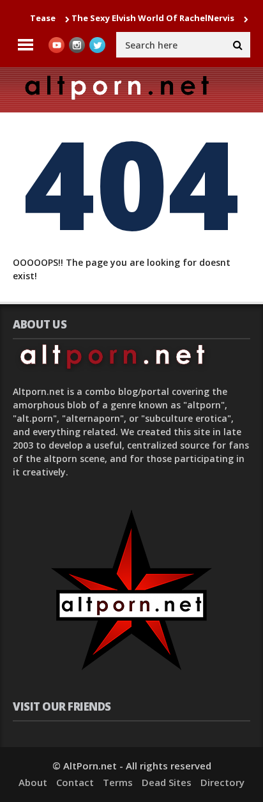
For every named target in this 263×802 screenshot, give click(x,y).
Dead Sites (167, 782)
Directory (222, 782)
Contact (75, 782)
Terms (118, 782)
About (33, 782)
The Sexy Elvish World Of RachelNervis (147, 18)
